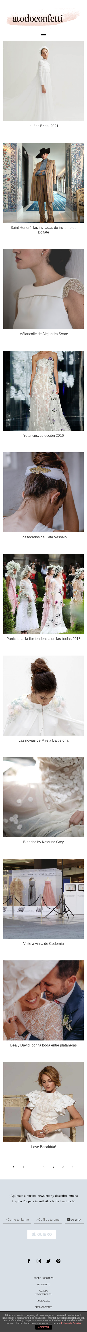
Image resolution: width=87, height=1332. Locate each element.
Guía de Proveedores (43, 1293)
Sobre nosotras (44, 1278)
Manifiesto (43, 1284)
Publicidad (43, 1301)
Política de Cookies (71, 1323)
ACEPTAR (43, 1327)
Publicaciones (43, 1307)
